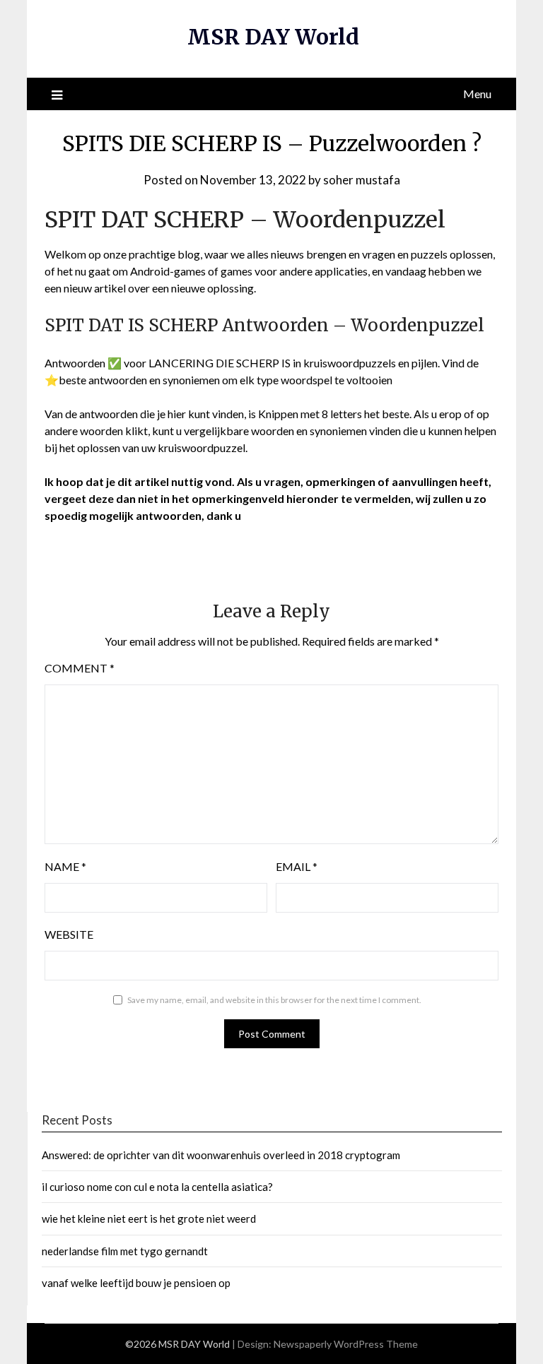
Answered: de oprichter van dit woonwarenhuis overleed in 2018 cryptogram (221, 1155)
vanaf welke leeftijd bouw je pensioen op (136, 1282)
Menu (477, 93)
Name (65, 866)
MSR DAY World (273, 36)
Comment (80, 668)
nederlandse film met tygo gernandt (125, 1251)
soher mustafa (361, 179)
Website (69, 934)
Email (296, 866)
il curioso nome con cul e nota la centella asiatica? (157, 1186)
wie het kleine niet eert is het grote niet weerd (149, 1218)
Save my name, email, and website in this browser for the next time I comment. (274, 1000)
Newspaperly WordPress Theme (346, 1344)
